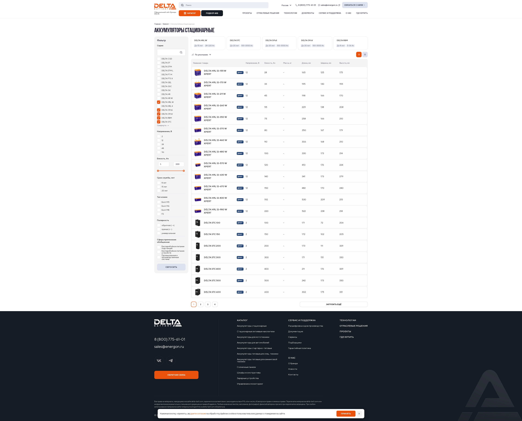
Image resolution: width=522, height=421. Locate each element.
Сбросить (171, 267)
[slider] (158, 171)
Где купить (362, 13)
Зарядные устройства (248, 378)
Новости (292, 369)
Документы (308, 13)
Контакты (293, 375)
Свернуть (162, 125)
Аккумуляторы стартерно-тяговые (254, 348)
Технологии (290, 13)
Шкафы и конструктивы (249, 373)
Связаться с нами (353, 5)
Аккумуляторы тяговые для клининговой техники (257, 360)
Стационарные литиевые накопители (256, 331)
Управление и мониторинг (250, 384)
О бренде (293, 363)
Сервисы (292, 337)
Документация (295, 331)
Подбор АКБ (212, 13)
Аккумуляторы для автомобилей (253, 343)
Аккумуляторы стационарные (252, 326)
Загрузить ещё (333, 304)
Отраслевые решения (268, 13)
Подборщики (295, 343)
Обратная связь (176, 375)
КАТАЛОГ (191, 13)
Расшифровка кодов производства (305, 326)
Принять (346, 414)
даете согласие (198, 413)
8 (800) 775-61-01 (169, 339)
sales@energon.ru (329, 5)
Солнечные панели (246, 367)
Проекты (247, 13)
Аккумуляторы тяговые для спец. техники (257, 354)
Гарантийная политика (299, 348)
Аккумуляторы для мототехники (253, 337)
